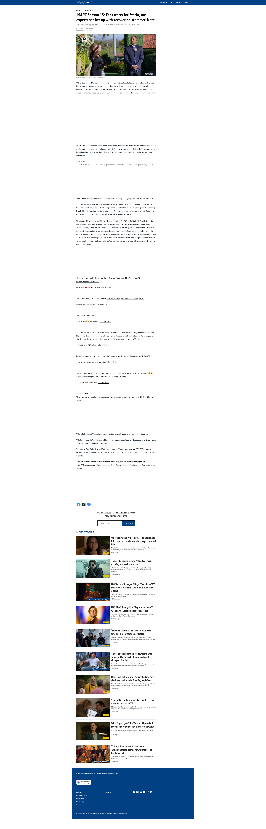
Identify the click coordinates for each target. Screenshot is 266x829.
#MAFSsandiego (113, 298)
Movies (178, 2)
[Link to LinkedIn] (151, 792)
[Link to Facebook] (134, 792)
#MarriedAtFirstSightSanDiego (113, 376)
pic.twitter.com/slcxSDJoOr (129, 339)
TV (171, 2)
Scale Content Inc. (113, 773)
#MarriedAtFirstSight (124, 278)
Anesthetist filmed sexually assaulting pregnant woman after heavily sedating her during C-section (116, 165)
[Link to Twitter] (141, 792)
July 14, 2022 (106, 287)
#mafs (141, 298)
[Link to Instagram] (137, 792)
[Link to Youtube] (144, 792)
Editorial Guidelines (81, 795)
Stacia (109, 149)
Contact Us (108, 792)
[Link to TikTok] (148, 792)
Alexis (96, 145)
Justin (104, 145)
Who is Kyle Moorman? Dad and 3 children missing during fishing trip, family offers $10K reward (114, 198)
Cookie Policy (80, 802)
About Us (79, 792)
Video (186, 2)
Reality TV (163, 2)
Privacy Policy (80, 798)
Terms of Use (80, 805)
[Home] (84, 2)
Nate (101, 149)
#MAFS (137, 278)
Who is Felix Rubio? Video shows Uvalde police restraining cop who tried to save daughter (112, 434)
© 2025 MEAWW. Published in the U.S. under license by (92, 773)
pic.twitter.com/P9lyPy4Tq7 (87, 281)
